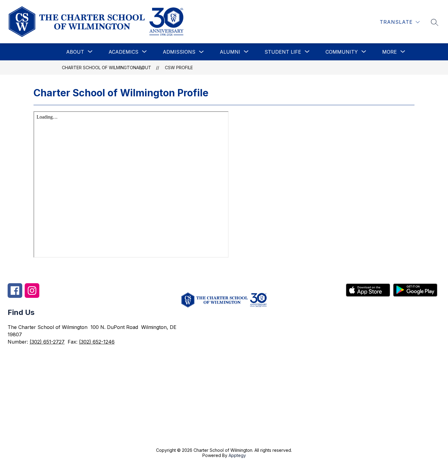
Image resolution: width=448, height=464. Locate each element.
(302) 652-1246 (97, 342)
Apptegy (237, 455)
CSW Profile (179, 67)
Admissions (179, 52)
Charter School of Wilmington (99, 67)
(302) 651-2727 (47, 342)
